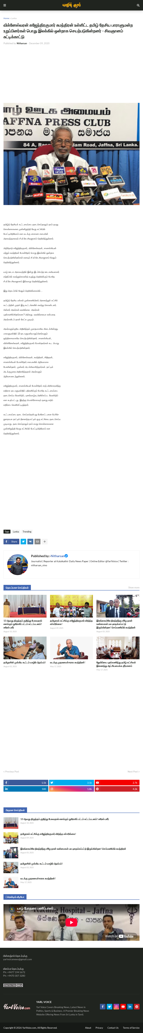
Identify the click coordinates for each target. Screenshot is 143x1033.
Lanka (14, 18)
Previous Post (12, 771)
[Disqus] (71, 719)
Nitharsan (58, 556)
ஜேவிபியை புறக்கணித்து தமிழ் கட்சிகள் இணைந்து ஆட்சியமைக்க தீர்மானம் (116, 664)
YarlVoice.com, (29, 1027)
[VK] (30, 541)
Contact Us (113, 1027)
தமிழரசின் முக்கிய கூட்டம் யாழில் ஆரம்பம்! (24, 662)
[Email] (37, 541)
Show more (134, 587)
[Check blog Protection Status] (13, 986)
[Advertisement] (71, 74)
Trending (27, 531)
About (88, 1027)
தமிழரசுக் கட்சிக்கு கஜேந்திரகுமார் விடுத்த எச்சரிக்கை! (71, 622)
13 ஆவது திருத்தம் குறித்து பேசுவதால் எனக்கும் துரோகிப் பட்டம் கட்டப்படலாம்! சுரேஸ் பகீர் (22, 624)
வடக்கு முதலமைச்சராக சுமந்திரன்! (67, 662)
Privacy (99, 1027)
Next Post (133, 771)
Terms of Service (131, 1027)
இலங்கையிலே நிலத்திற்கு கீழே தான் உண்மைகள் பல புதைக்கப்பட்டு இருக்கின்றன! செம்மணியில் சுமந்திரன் (116, 624)
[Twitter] (23, 541)
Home (6, 18)
